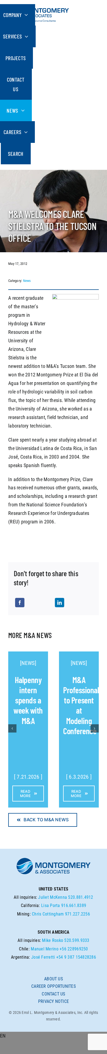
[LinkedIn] (60, 603)
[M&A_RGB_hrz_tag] (38, 6)
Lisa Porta (50, 905)
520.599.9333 (76, 940)
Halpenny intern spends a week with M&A (28, 700)
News (27, 281)
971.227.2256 (77, 914)
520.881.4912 (80, 897)
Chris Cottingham (48, 914)
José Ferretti (43, 957)
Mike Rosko (52, 940)
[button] (53, 1036)
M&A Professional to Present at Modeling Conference (81, 705)
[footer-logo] (53, 859)
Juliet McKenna (52, 897)
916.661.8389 (73, 905)
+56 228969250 (74, 949)
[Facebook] (20, 603)
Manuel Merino (44, 949)
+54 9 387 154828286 (76, 957)
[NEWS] (28, 663)
